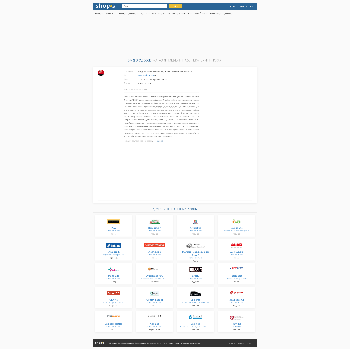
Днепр (132, 13)
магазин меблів (195, 255)
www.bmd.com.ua (146, 75)
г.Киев (121, 13)
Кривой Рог (199, 13)
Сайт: (126, 75)
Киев (97, 13)
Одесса (143, 13)
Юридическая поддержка (237, 343)
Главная (231, 6)
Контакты (250, 6)
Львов (155, 13)
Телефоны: (129, 83)
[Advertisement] (175, 36)
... (236, 13)
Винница (214, 13)
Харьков (108, 13)
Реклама (240, 6)
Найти (176, 6)
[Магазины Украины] (105, 6)
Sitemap (249, 343)
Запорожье (169, 13)
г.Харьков (184, 13)
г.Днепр (227, 13)
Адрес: (127, 79)
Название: (128, 71)
